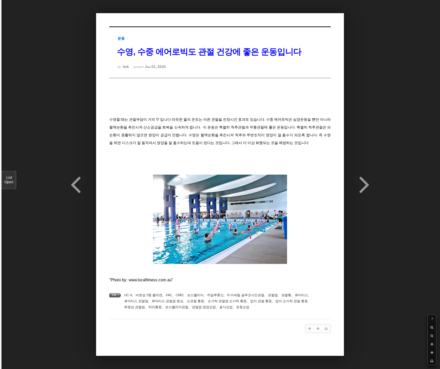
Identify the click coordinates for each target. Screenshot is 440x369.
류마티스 (301, 295)
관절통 (286, 295)
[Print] (432, 361)
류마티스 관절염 (136, 301)
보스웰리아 (195, 295)
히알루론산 (215, 295)
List (8, 180)
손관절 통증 (195, 301)
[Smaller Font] (432, 336)
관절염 (273, 295)
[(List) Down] (432, 352)
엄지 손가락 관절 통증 (291, 301)
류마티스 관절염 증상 (167, 301)
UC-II (128, 295)
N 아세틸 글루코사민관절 (245, 295)
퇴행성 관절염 (134, 307)
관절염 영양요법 (204, 307)
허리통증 (155, 307)
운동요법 (242, 307)
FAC (169, 295)
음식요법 (226, 307)
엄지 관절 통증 (261, 301)
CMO (179, 295)
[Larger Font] (432, 327)
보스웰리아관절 (176, 307)
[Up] (432, 344)
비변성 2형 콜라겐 (149, 295)
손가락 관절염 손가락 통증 (227, 301)
